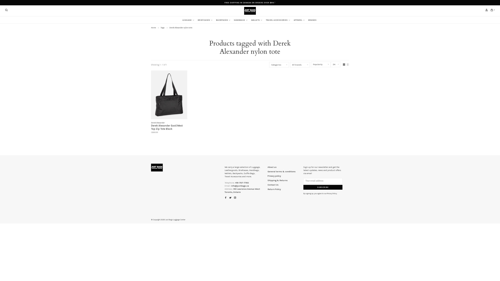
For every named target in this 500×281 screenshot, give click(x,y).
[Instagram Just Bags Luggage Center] (235, 198)
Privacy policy (274, 176)
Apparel (298, 20)
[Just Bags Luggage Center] (157, 168)
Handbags (239, 20)
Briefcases (204, 20)
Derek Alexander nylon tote (180, 28)
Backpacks (222, 20)
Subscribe (323, 187)
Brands (312, 20)
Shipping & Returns (278, 180)
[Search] (6, 10)
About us (272, 167)
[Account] (487, 10)
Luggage (187, 20)
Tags (163, 28)
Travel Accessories (277, 20)
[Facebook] (226, 198)
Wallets (255, 20)
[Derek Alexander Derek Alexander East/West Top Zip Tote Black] (169, 95)
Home (153, 28)
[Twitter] (230, 198)
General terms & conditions (282, 171)
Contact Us (273, 185)
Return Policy (274, 189)
